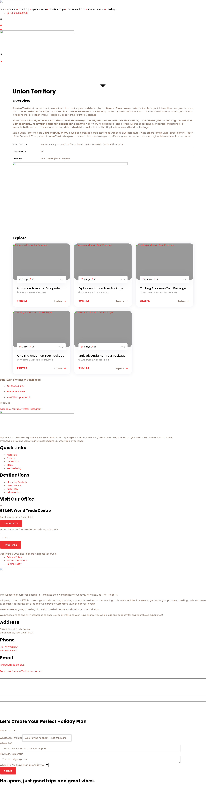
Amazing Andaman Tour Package (40, 356)
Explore (58, 301)
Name (3, 730)
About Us (12, 9)
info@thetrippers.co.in (12, 665)
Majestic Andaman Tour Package (101, 356)
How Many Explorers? (12, 754)
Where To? (6, 743)
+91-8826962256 (9, 647)
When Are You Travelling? (14, 765)
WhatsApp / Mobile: (11, 738)
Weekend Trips (57, 9)
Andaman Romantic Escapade (38, 288)
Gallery (111, 9)
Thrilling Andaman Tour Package (163, 288)
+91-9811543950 (8, 650)
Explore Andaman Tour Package (100, 288)
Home (4, 675)
